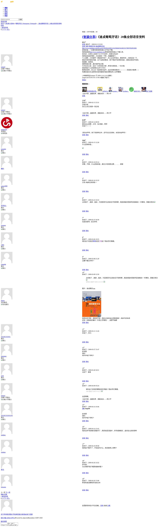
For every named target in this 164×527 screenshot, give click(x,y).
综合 (6, 14)
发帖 (2, 494)
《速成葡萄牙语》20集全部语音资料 (49, 23)
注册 (5, 21)
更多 (83, 44)
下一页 (8, 492)
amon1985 (4, 186)
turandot (3, 149)
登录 (2, 21)
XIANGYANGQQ (7, 415)
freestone (3, 356)
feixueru (3, 487)
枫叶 (2, 168)
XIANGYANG (5, 337)
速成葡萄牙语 (100, 46)
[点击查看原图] (91, 304)
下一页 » (7, 29)
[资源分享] (89, 37)
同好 (6, 16)
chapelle (3, 264)
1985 (2, 245)
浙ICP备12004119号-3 (8, 518)
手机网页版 (16, 514)
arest (2, 376)
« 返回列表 (4, 27)
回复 (2, 25)
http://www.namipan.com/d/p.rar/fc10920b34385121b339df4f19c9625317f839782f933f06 (109, 48)
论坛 (6, 12)
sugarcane (4, 129)
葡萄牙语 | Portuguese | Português (26, 23)
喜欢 (87, 115)
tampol (3, 67)
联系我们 (10, 514)
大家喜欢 (23, 514)
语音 (83, 46)
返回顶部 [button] (4, 521)
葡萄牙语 (92, 46)
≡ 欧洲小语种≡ (10, 23)
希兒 (2, 469)
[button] (84, 80)
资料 (87, 46)
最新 (6, 8)
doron (3, 300)
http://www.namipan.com (97, 52)
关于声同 (4, 514)
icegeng (3, 225)
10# (83, 408)
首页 (2, 23)
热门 (6, 10)
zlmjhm (3, 435)
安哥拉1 (3, 205)
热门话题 (30, 514)
